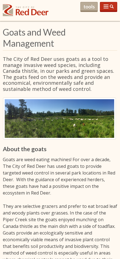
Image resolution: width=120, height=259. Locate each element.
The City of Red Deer (26, 14)
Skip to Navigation (108, 7)
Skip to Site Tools (89, 7)
